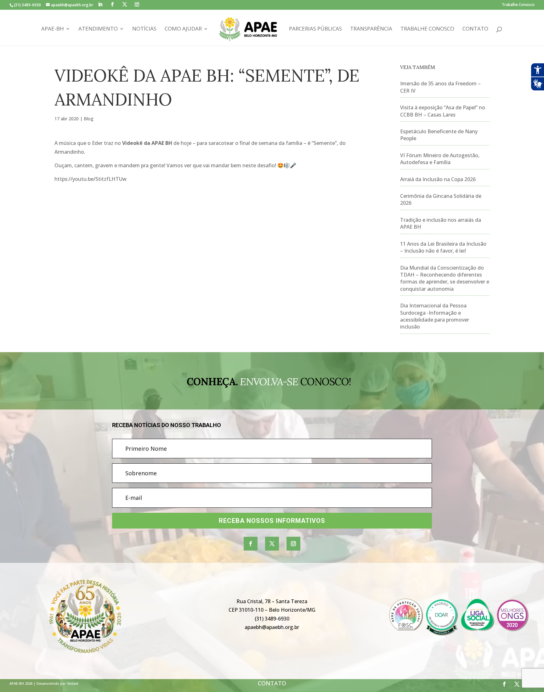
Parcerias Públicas (315, 29)
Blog (89, 119)
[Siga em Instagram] (293, 544)
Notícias (144, 29)
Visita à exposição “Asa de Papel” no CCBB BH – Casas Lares (442, 111)
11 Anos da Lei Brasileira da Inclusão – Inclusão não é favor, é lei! (443, 247)
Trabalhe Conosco (518, 5)
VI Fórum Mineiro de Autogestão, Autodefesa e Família (439, 159)
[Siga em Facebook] (251, 544)
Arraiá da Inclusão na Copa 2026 (438, 179)
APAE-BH (52, 29)
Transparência (371, 29)
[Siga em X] (272, 544)
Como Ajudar (183, 29)
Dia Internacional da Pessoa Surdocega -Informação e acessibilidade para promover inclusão (434, 316)
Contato (475, 29)
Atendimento (98, 29)
